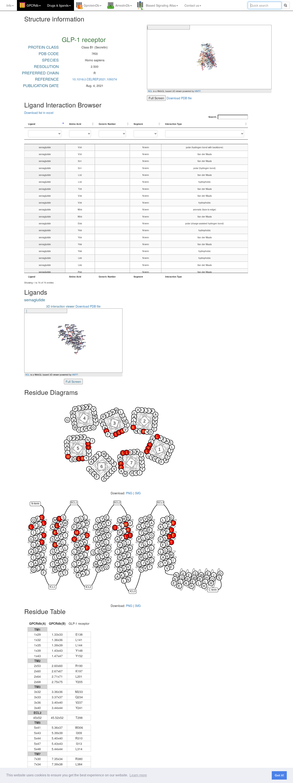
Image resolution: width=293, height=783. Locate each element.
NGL (150, 91)
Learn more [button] (138, 775)
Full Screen (156, 98)
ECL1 (74, 502)
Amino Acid (75, 123)
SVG (138, 493)
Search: (212, 116)
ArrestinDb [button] (122, 5)
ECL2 (117, 502)
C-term (213, 589)
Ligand (31, 123)
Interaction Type (173, 123)
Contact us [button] (191, 5)
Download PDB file (179, 98)
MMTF (198, 91)
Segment (138, 123)
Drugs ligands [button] (58, 5)
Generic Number (107, 123)
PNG (129, 493)
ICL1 (52, 586)
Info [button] (9, 5)
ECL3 (160, 502)
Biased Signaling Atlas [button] (161, 5)
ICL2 (88, 586)
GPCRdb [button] (33, 5)
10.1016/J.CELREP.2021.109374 (94, 79)
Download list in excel (38, 112)
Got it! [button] (279, 775)
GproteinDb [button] (91, 5)
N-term (35, 503)
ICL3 (133, 591)
